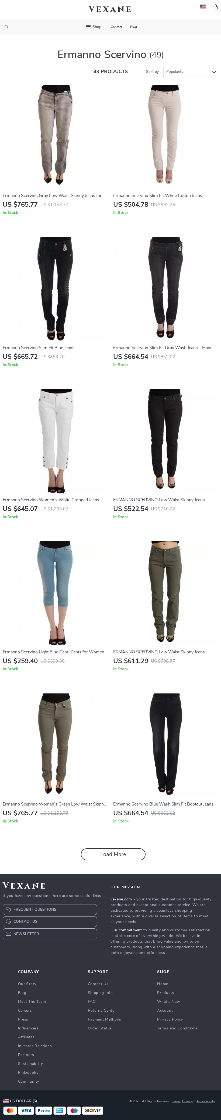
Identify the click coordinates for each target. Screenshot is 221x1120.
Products (165, 993)
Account (165, 1010)
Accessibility (205, 1101)
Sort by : (153, 72)
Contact (116, 26)
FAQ (92, 1002)
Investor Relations (35, 1046)
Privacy (187, 1101)
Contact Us (98, 984)
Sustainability (30, 1064)
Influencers (28, 1028)
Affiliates (26, 1037)
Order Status (100, 1028)
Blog (133, 26)
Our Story (27, 984)
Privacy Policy (170, 1019)
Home (162, 984)
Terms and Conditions (177, 1028)
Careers (25, 1010)
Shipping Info (100, 993)
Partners (26, 1055)
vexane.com (121, 899)
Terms (176, 1101)
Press (23, 1019)
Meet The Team (32, 1002)
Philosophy (28, 1073)
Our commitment (126, 930)
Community (28, 1081)
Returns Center (102, 1010)
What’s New (168, 1002)
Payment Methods (105, 1019)
